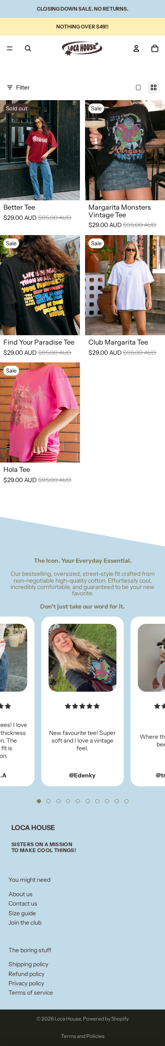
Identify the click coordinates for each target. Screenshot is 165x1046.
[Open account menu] (136, 48)
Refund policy (26, 974)
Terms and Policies (82, 1036)
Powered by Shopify (106, 1018)
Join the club (24, 922)
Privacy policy (26, 983)
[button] (39, 801)
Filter (23, 87)
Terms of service (30, 992)
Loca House (68, 1018)
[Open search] (28, 48)
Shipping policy (28, 964)
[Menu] (9, 48)
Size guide (22, 913)
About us (20, 894)
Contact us (22, 903)
